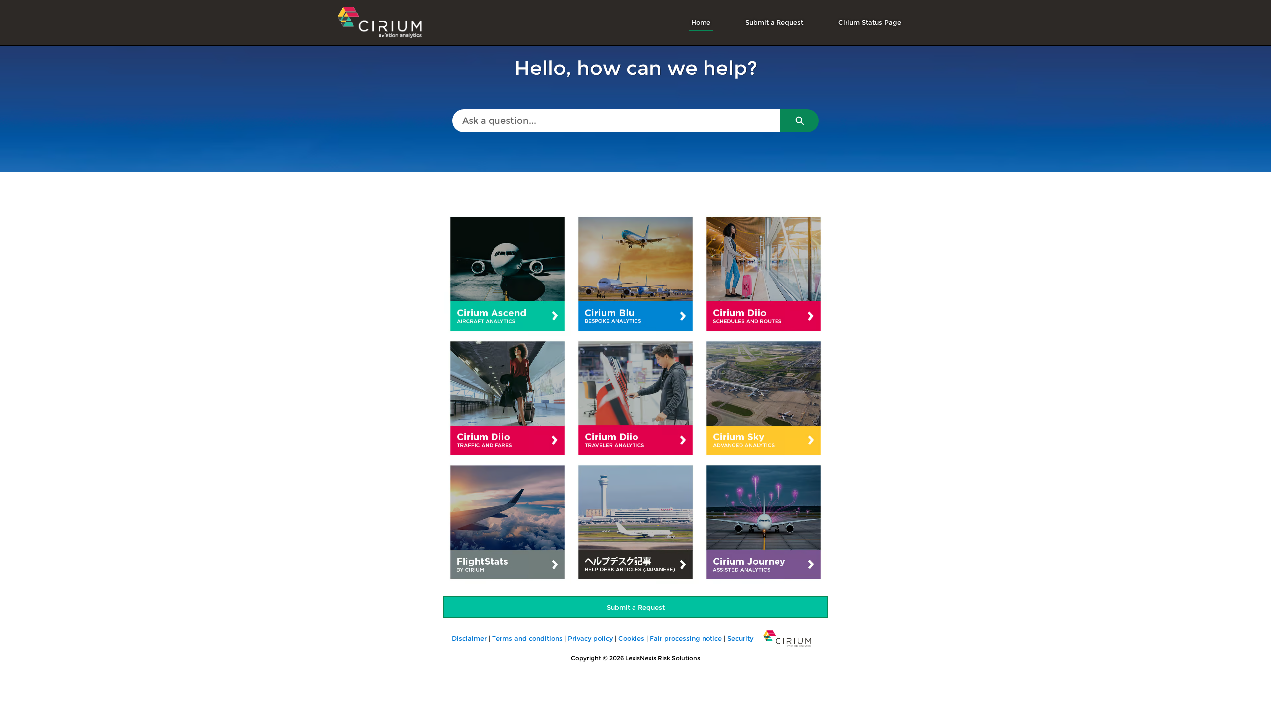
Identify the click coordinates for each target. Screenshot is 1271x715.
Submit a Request (774, 22)
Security (740, 638)
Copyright (586, 658)
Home (700, 22)
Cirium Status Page (869, 22)
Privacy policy (590, 638)
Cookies (631, 638)
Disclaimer (468, 638)
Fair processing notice (686, 638)
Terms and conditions (527, 638)
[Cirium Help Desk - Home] (380, 22)
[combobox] (616, 120)
